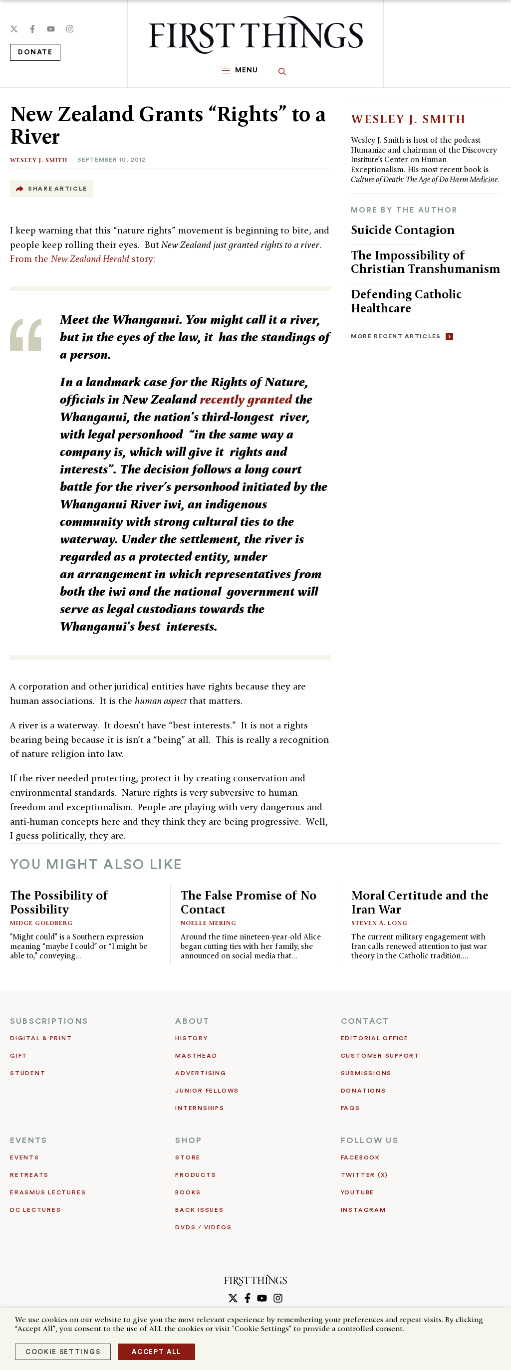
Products (195, 1175)
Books (188, 1192)
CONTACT (365, 1021)
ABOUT (192, 1021)
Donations (363, 1091)
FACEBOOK (360, 1157)
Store (188, 1157)
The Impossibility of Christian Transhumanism (425, 262)
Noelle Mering (209, 922)
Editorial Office (375, 1038)
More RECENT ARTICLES (396, 336)
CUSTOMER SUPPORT (380, 1056)
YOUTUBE (357, 1192)
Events (24, 1157)
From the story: (82, 258)
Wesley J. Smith (38, 160)
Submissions (366, 1073)
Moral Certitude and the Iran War (420, 902)
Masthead (196, 1056)
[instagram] (70, 29)
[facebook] (32, 29)
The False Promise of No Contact (248, 902)
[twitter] (14, 29)
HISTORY (191, 1038)
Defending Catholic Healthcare (406, 301)
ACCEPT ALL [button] (157, 1352)
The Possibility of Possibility (59, 902)
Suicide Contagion (403, 229)
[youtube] (51, 29)
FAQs (350, 1108)
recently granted (246, 399)
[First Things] (256, 35)
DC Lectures (35, 1210)
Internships (199, 1108)
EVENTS (28, 1140)
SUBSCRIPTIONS (49, 1021)
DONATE (35, 52)
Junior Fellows (207, 1091)
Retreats (29, 1175)
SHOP (188, 1140)
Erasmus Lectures (48, 1192)
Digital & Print (41, 1038)
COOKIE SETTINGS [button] (62, 1352)
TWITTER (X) (364, 1175)
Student (27, 1073)
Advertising (200, 1073)
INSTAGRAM (363, 1210)
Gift (18, 1056)
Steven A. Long (379, 922)
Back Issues (199, 1210)
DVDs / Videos (203, 1227)
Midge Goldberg (41, 922)
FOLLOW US (370, 1140)
